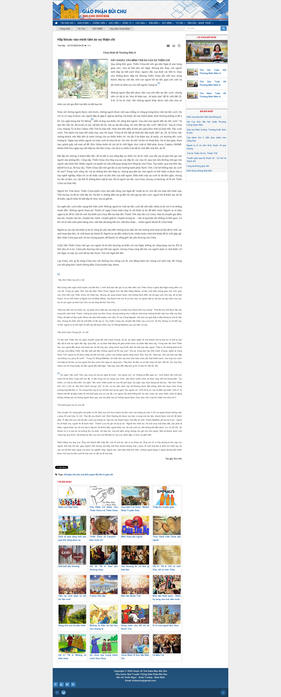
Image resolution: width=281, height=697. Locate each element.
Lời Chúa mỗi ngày (206, 37)
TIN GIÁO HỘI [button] (67, 23)
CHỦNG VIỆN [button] (99, 23)
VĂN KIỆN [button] (154, 23)
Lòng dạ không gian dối (198, 166)
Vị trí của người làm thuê (165, 625)
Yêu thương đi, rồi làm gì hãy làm (135, 568)
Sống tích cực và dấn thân (71, 625)
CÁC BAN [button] (140, 23)
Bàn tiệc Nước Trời (131, 596)
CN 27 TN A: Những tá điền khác (72, 657)
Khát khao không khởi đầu (199, 170)
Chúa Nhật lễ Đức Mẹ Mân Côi (135, 657)
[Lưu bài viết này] (179, 45)
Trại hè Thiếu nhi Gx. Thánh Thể (202, 153)
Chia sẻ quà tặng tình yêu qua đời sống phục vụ (72, 538)
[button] (207, 51)
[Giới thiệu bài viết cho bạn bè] (168, 45)
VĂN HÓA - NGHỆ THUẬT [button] (199, 23)
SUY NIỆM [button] (167, 23)
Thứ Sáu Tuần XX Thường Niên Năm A (212, 83)
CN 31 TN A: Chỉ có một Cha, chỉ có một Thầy (167, 568)
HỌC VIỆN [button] (114, 23)
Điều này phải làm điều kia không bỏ (204, 117)
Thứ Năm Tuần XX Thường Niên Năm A (212, 95)
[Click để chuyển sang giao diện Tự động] (57, 692)
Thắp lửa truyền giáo (163, 507)
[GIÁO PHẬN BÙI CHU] (91, 11)
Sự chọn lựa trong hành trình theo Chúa (104, 657)
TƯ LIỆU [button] (179, 23)
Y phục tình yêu (98, 596)
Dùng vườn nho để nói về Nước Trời (135, 627)
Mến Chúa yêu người (131, 536)
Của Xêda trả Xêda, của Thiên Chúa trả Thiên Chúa (104, 509)
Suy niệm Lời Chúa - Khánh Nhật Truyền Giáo (135, 509)
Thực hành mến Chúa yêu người (167, 538)
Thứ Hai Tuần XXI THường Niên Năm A (212, 72)
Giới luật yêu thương (68, 566)
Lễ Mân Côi (158, 655)
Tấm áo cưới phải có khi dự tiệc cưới (72, 598)
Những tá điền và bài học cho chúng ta (104, 627)
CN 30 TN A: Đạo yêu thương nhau (104, 568)
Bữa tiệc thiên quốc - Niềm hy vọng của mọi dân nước (167, 598)
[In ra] (174, 45)
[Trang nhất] (56, 23)
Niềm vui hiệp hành (68, 507)
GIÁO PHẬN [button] (83, 23)
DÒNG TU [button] (127, 23)
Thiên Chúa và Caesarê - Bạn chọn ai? (104, 538)
